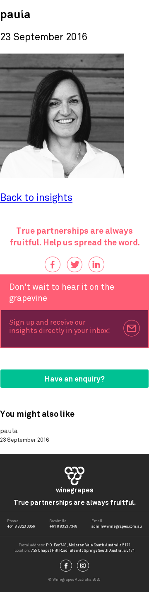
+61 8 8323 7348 (63, 526)
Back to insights (36, 198)
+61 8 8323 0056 (21, 526)
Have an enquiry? (75, 379)
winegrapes (26, 10)
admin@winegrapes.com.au (116, 526)
